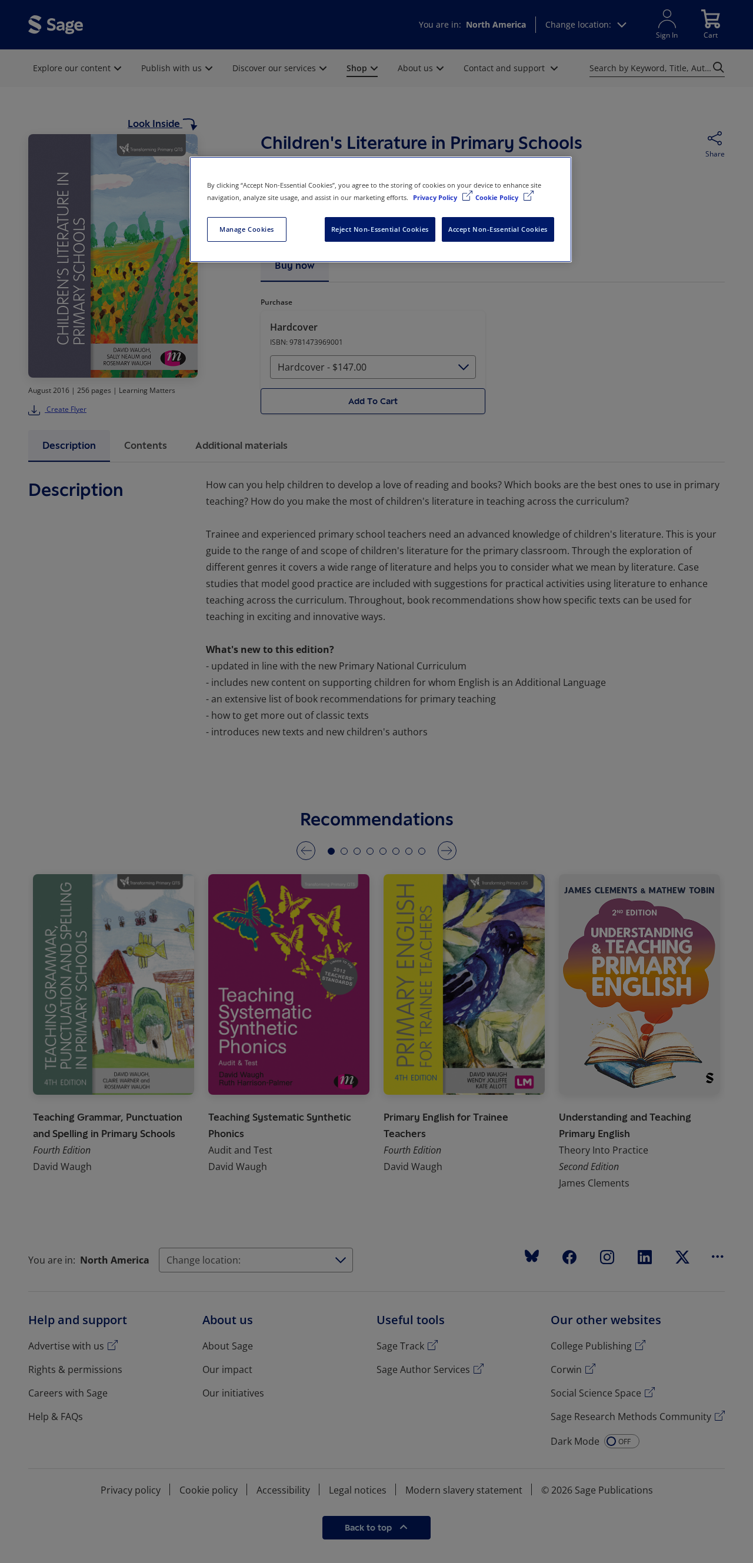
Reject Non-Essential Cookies (380, 229)
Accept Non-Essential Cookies (498, 229)
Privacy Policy (436, 197)
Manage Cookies (246, 229)
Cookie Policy (497, 197)
